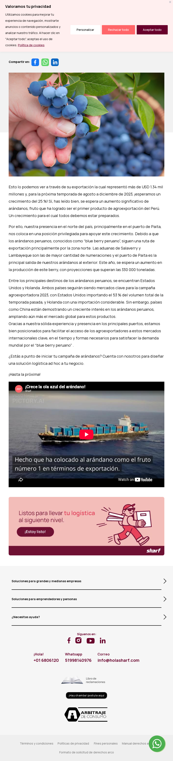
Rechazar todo (118, 30)
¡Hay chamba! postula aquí (86, 695)
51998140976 (78, 660)
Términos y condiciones (36, 743)
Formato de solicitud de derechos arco (86, 752)
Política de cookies (31, 45)
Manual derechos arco (137, 743)
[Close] (170, 2)
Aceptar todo (152, 30)
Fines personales (106, 743)
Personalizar (85, 30)
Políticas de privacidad (74, 743)
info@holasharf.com (118, 660)
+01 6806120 (46, 660)
